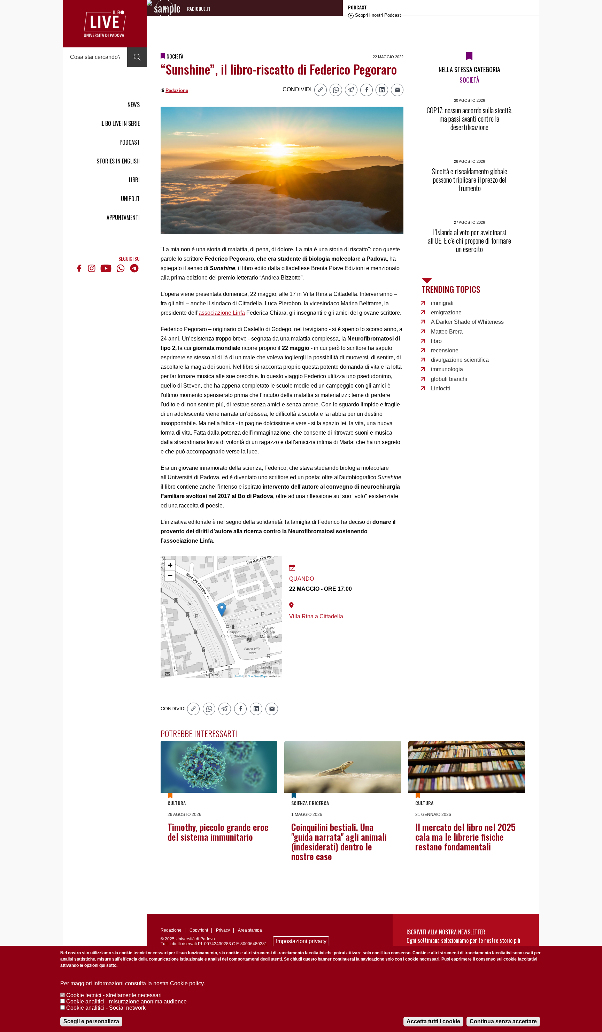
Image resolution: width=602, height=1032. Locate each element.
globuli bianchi (449, 379)
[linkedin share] (382, 90)
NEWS (134, 104)
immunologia (447, 369)
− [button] (170, 575)
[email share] (397, 90)
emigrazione (446, 312)
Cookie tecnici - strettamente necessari (114, 995)
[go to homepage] (105, 23)
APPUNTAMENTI (123, 217)
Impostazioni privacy (301, 941)
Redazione (176, 90)
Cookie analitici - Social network (106, 1008)
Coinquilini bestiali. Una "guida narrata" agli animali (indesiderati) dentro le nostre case (339, 841)
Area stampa (250, 930)
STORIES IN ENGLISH (118, 161)
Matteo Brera (447, 332)
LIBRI (134, 180)
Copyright (199, 930)
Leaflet (239, 676)
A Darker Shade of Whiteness (467, 322)
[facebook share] (366, 90)
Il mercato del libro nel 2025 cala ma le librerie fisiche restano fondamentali (465, 836)
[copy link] (320, 90)
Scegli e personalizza (91, 1021)
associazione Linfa (222, 313)
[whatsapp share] (336, 90)
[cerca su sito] (137, 57)
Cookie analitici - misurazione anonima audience (126, 1001)
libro (436, 341)
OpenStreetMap (257, 676)
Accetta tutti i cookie (433, 1021)
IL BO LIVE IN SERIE (120, 123)
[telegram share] (351, 90)
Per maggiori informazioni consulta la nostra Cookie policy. (132, 983)
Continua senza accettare (503, 1021)
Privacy (223, 930)
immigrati (442, 303)
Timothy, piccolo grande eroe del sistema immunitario (218, 831)
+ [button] (170, 565)
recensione (444, 350)
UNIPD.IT (130, 198)
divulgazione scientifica (460, 360)
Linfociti (440, 388)
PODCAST (129, 142)
